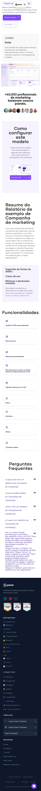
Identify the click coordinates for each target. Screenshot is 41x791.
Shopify (9, 689)
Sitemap (25, 782)
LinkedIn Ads (10, 697)
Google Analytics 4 (13, 705)
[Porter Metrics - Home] (18, 4)
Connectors (9, 672)
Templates (7, 748)
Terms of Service (14, 777)
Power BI (9, 640)
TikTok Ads (10, 701)
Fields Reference (9, 756)
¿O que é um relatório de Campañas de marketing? (16, 523)
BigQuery (9, 625)
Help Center (7, 760)
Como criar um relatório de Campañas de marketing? (16, 510)
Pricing (5, 744)
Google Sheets (11, 636)
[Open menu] (24, 4)
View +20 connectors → (12, 709)
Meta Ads (9, 677)
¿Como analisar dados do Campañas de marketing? (15, 496)
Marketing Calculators (11, 764)
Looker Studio (11, 632)
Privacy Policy (28, 777)
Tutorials (6, 752)
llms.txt (33, 782)
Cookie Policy (10, 782)
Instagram (10, 685)
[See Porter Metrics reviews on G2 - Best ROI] (17, 607)
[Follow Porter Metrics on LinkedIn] (5, 599)
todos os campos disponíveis (17, 295)
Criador (9, 38)
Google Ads (10, 681)
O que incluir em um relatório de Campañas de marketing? (16, 483)
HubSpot (9, 693)
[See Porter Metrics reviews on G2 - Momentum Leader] (7, 607)
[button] (12, 17)
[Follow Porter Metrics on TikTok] (16, 599)
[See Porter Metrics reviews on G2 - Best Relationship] (27, 607)
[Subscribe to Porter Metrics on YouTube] (10, 599)
